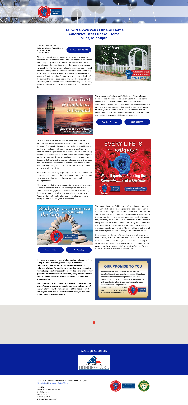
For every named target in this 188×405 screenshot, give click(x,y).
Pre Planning (79, 250)
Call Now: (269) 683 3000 (79, 50)
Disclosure (52, 383)
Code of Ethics (50, 250)
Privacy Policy (42, 383)
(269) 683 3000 (137, 122)
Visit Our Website (109, 122)
